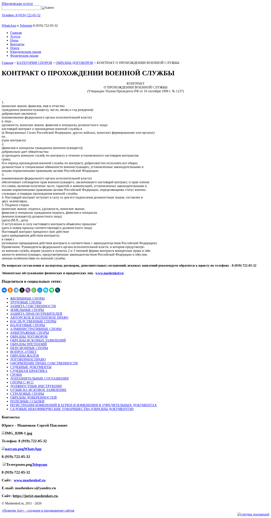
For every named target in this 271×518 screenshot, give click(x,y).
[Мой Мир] (39, 290)
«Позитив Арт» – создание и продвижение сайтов (38, 510)
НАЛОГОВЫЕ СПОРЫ (27, 325)
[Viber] (27, 290)
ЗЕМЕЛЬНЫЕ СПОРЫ (27, 310)
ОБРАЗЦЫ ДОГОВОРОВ (74, 63)
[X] (22, 290)
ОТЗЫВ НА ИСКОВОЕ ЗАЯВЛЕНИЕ (38, 390)
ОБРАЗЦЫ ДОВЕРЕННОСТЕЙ (33, 397)
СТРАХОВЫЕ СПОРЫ (27, 393)
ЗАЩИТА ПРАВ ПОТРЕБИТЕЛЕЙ (36, 313)
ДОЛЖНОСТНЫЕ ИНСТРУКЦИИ (36, 386)
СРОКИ (16, 374)
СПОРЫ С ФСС (22, 382)
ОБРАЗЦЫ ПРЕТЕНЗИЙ (28, 344)
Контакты (17, 44)
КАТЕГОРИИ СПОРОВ (34, 63)
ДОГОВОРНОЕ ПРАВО (28, 359)
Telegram (26, 25)
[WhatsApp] (33, 290)
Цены (14, 40)
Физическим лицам (24, 55)
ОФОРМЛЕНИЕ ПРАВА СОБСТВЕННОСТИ (44, 363)
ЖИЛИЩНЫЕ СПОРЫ (27, 298)
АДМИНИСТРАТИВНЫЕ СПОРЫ (36, 329)
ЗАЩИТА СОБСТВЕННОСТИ (33, 306)
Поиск (14, 48)
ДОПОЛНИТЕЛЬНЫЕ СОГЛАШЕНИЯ (39, 378)
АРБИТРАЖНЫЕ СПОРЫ (29, 333)
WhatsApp (9, 25)
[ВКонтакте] (4, 290)
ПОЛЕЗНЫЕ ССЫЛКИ (27, 401)
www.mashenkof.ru (30, 480)
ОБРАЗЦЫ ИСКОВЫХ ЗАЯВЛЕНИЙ (38, 340)
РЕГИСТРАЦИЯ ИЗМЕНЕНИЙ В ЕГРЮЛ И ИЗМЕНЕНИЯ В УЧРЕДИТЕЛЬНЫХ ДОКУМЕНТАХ (83, 405)
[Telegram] (16, 290)
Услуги (15, 36)
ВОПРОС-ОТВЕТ (23, 352)
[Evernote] (51, 290)
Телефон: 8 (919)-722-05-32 (21, 15)
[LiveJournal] (57, 290)
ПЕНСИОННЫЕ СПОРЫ (29, 348)
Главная (16, 32)
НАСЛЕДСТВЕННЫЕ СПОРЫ (33, 321)
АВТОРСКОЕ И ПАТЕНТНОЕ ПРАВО (39, 317)
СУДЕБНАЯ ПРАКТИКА (28, 371)
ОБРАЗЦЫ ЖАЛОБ (24, 355)
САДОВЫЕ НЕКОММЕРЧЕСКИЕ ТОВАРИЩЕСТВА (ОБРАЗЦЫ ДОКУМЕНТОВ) (72, 409)
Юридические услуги (17, 3)
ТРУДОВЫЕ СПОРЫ (25, 302)
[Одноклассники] (10, 290)
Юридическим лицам (25, 52)
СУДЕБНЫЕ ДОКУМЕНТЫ (30, 367)
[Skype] (45, 290)
